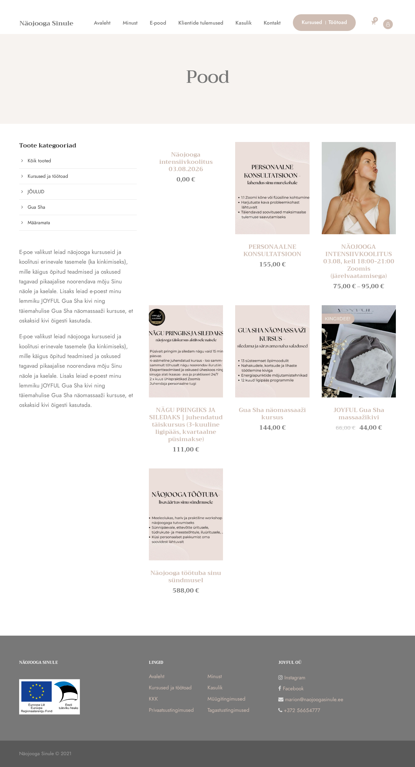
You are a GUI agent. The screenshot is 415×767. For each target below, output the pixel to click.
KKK (153, 698)
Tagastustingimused (228, 710)
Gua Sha (36, 207)
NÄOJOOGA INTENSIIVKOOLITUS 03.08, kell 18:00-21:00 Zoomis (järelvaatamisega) (358, 261)
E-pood (158, 22)
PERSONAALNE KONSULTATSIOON (272, 250)
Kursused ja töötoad (48, 176)
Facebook (293, 688)
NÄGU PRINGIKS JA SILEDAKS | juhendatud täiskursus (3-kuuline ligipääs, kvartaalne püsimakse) (186, 424)
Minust (130, 22)
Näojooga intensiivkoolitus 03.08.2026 (186, 161)
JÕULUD (36, 191)
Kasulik (243, 22)
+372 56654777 (302, 710)
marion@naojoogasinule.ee (314, 699)
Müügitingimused (226, 698)
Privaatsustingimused (171, 710)
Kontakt (272, 22)
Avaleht (102, 22)
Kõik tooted (39, 160)
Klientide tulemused (200, 22)
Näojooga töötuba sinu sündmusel (185, 577)
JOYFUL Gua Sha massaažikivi (358, 414)
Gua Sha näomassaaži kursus (272, 414)
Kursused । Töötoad (324, 22)
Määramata (39, 222)
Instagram (294, 677)
